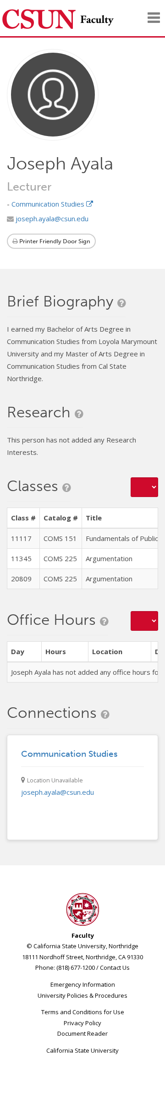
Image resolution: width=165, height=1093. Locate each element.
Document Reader (82, 1033)
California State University (82, 1050)
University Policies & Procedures (82, 995)
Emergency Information (82, 984)
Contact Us (115, 967)
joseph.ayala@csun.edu (51, 218)
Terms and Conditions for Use (82, 1012)
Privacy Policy (82, 1023)
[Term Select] (144, 487)
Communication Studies (48, 203)
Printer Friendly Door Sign (54, 241)
